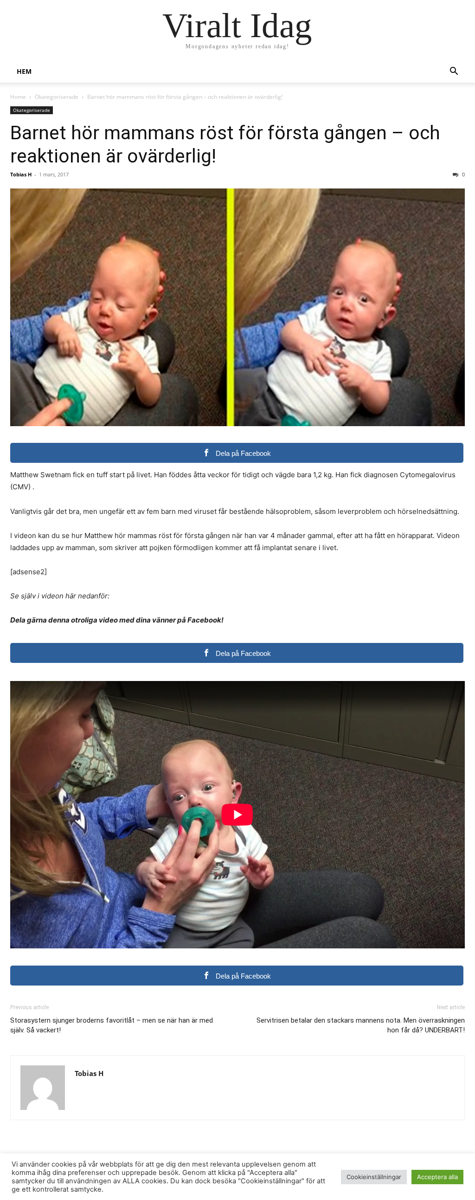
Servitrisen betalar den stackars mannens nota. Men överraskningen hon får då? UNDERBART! (361, 1025)
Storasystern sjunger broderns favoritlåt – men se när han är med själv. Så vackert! (111, 1025)
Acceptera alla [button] (437, 1177)
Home (18, 97)
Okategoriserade (56, 97)
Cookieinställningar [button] (374, 1177)
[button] (454, 72)
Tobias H (21, 174)
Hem (24, 71)
